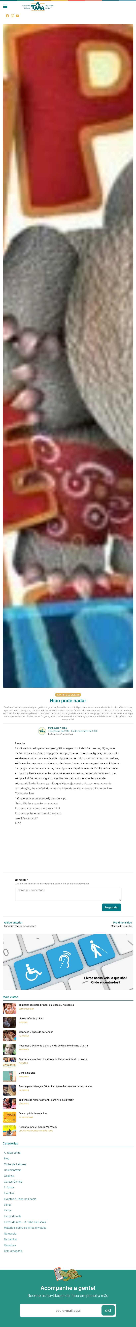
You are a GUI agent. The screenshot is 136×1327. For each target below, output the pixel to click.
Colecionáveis (12, 1170)
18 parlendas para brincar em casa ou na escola (46, 1004)
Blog (6, 1158)
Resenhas (24, 1049)
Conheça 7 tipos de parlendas (36, 1031)
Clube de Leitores (15, 1164)
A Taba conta (12, 1152)
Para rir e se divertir (68, 694)
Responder (111, 907)
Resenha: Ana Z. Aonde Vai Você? (38, 1126)
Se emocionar (26, 1117)
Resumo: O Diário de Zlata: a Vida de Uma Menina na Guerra (53, 1045)
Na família (24, 1036)
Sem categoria (26, 1009)
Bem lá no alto (27, 1072)
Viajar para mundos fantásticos (36, 1131)
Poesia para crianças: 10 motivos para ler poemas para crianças (55, 1086)
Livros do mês (12, 1216)
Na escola (10, 1233)
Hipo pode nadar (68, 700)
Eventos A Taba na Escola (20, 1199)
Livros (7, 1210)
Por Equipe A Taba (57, 727)
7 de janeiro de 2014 (58, 731)
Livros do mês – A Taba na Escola (25, 1222)
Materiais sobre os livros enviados (25, 1227)
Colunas (9, 1175)
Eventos (23, 1063)
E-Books (23, 1022)
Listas (7, 1204)
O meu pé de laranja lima (33, 1113)
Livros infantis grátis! (31, 1018)
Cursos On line (13, 1181)
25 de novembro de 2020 (84, 731)
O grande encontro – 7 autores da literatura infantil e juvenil (53, 1059)
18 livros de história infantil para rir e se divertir (46, 1099)
